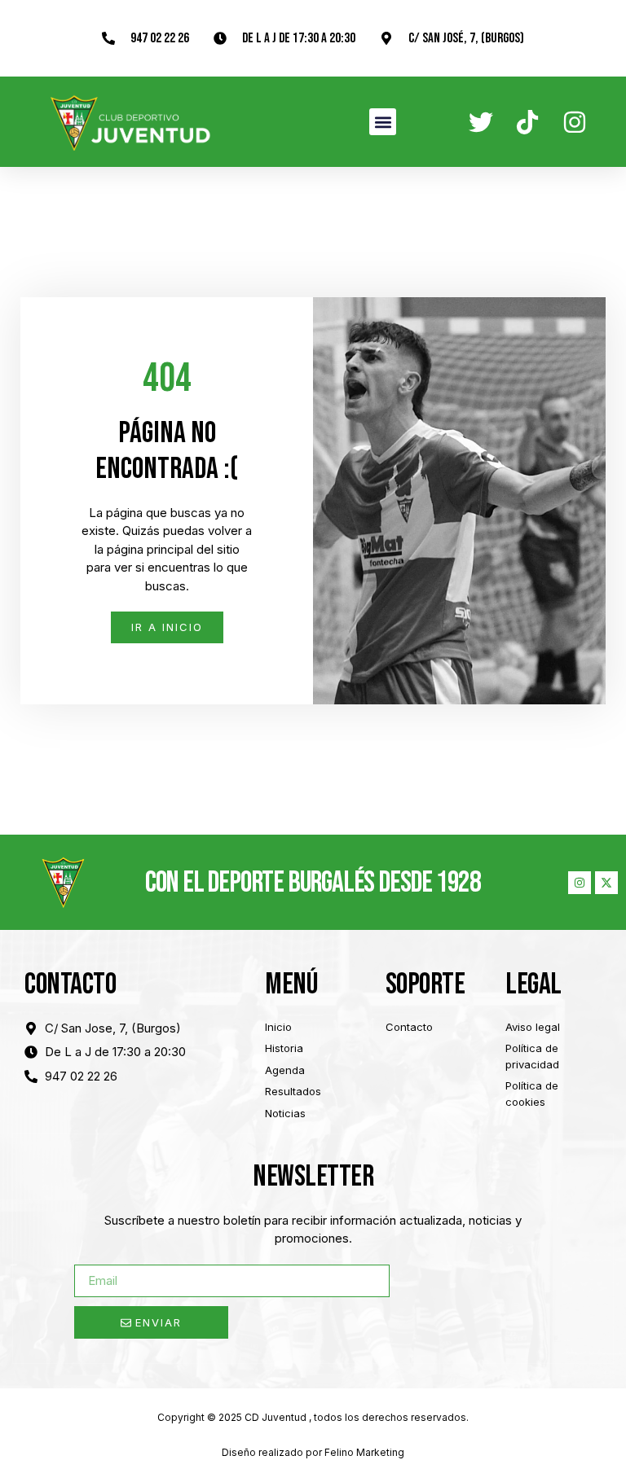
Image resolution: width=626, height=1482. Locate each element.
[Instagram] (579, 882)
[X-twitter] (606, 882)
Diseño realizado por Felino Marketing (313, 1452)
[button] (382, 121)
